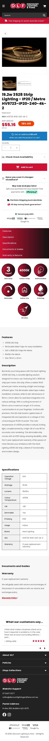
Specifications (9, 243)
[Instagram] (9, 715)
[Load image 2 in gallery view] (24, 83)
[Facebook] (5, 715)
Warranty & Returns (12, 255)
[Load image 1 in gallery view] (9, 83)
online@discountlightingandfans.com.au (20, 697)
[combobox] (24, 15)
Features (7, 231)
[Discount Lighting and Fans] (24, 6)
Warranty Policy (9, 598)
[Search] (44, 15)
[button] (44, 6)
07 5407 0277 (9, 693)
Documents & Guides (13, 249)
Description (8, 237)
